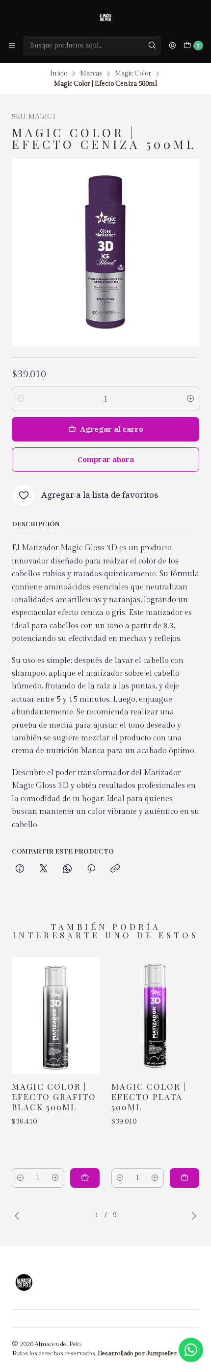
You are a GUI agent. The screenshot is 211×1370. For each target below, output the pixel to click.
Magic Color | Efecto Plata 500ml (148, 1096)
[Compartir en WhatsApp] (67, 869)
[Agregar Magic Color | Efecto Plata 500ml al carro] (184, 1178)
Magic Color (133, 74)
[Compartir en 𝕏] (43, 869)
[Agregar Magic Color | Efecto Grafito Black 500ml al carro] (85, 1178)
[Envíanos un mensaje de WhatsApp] (191, 1350)
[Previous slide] (19, 1216)
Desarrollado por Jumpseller (137, 1353)
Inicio (58, 74)
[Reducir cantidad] (20, 399)
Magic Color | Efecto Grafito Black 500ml (54, 1096)
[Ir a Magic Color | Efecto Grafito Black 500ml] (56, 1015)
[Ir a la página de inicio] (105, 17)
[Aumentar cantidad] (190, 399)
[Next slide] (192, 1216)
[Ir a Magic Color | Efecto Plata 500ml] (155, 1015)
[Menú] (12, 45)
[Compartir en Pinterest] (91, 869)
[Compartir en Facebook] (20, 869)
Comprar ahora (106, 460)
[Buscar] (152, 45)
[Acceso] (172, 45)
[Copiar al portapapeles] (115, 869)
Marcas (91, 74)
